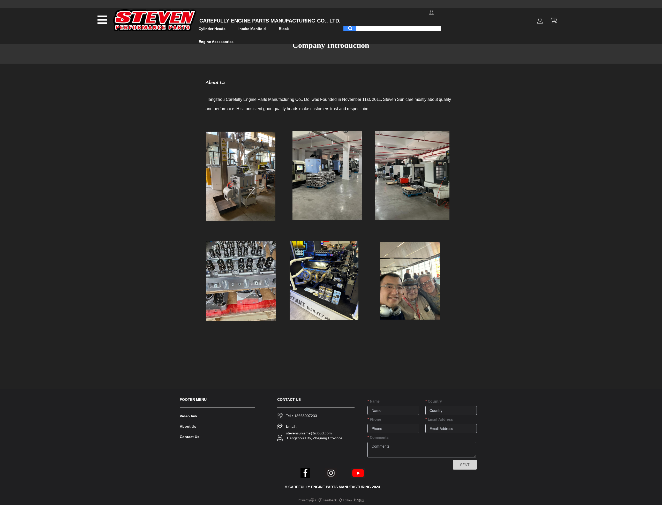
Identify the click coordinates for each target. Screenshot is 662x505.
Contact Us (189, 437)
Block (284, 29)
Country (435, 401)
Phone (375, 419)
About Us (188, 426)
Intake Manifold (252, 29)
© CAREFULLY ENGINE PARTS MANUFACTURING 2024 (332, 487)
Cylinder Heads (212, 29)
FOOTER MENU (193, 399)
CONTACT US (289, 399)
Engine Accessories (216, 42)
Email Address (440, 419)
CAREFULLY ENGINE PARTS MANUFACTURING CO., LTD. (269, 21)
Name (375, 401)
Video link (188, 416)
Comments (379, 437)
